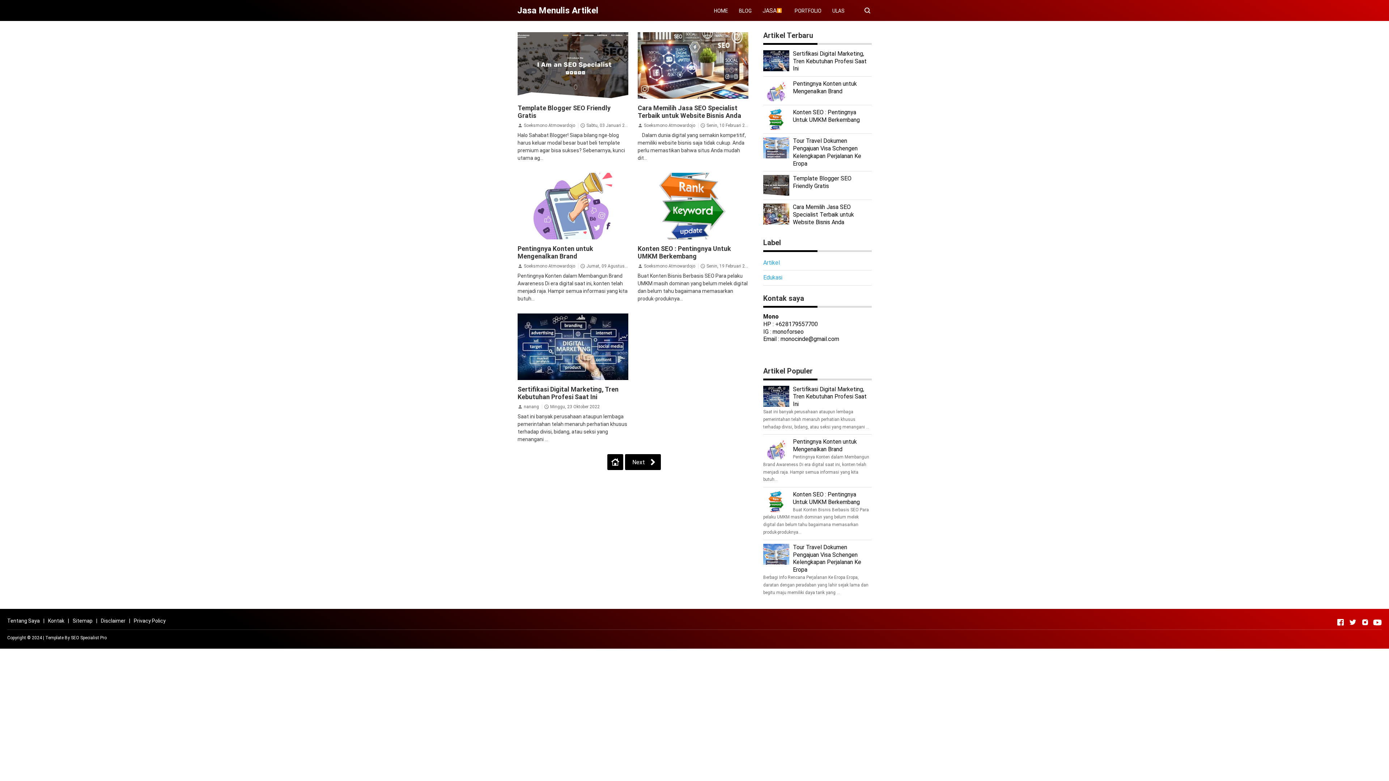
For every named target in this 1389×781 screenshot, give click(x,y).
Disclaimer (113, 621)
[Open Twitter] (1352, 622)
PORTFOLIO (808, 11)
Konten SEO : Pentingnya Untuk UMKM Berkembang (684, 252)
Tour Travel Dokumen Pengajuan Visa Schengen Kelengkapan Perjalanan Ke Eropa (827, 152)
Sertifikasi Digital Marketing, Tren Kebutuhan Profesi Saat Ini (568, 393)
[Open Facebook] (1340, 622)
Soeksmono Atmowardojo (549, 125)
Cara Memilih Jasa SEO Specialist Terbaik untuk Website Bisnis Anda (689, 111)
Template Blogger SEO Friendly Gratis (822, 182)
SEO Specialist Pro (89, 637)
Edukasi (772, 277)
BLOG (745, 11)
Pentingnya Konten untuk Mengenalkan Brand (555, 252)
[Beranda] (615, 462)
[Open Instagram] (1365, 622)
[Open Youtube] (1377, 622)
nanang (531, 406)
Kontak (56, 621)
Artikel (771, 262)
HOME (721, 11)
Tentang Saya (23, 621)
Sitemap (83, 621)
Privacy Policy (150, 621)
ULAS (838, 11)
